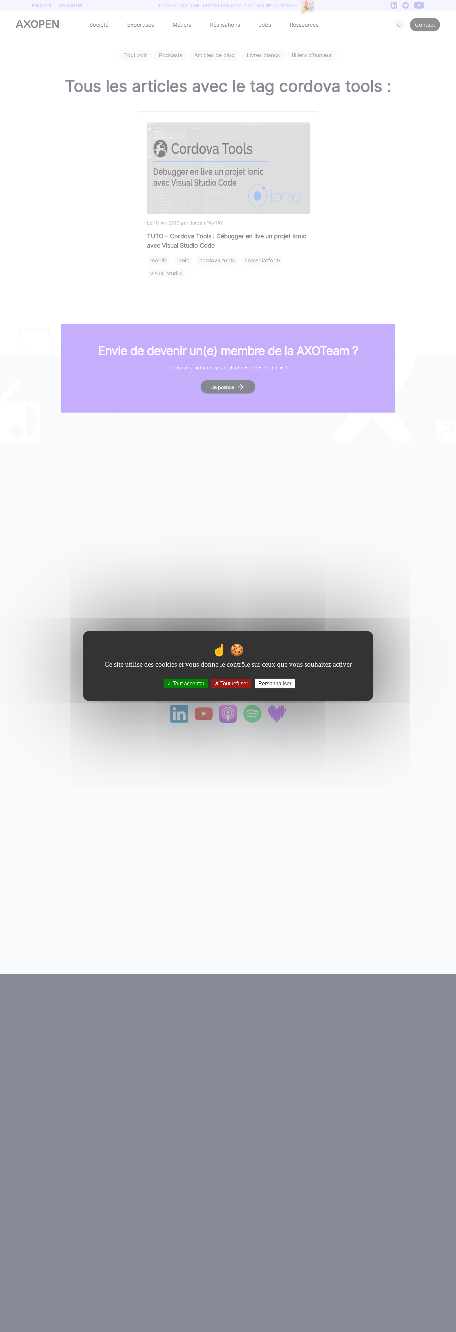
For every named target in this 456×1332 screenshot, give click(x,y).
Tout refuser (233, 683)
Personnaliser (274, 683)
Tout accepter (187, 683)
